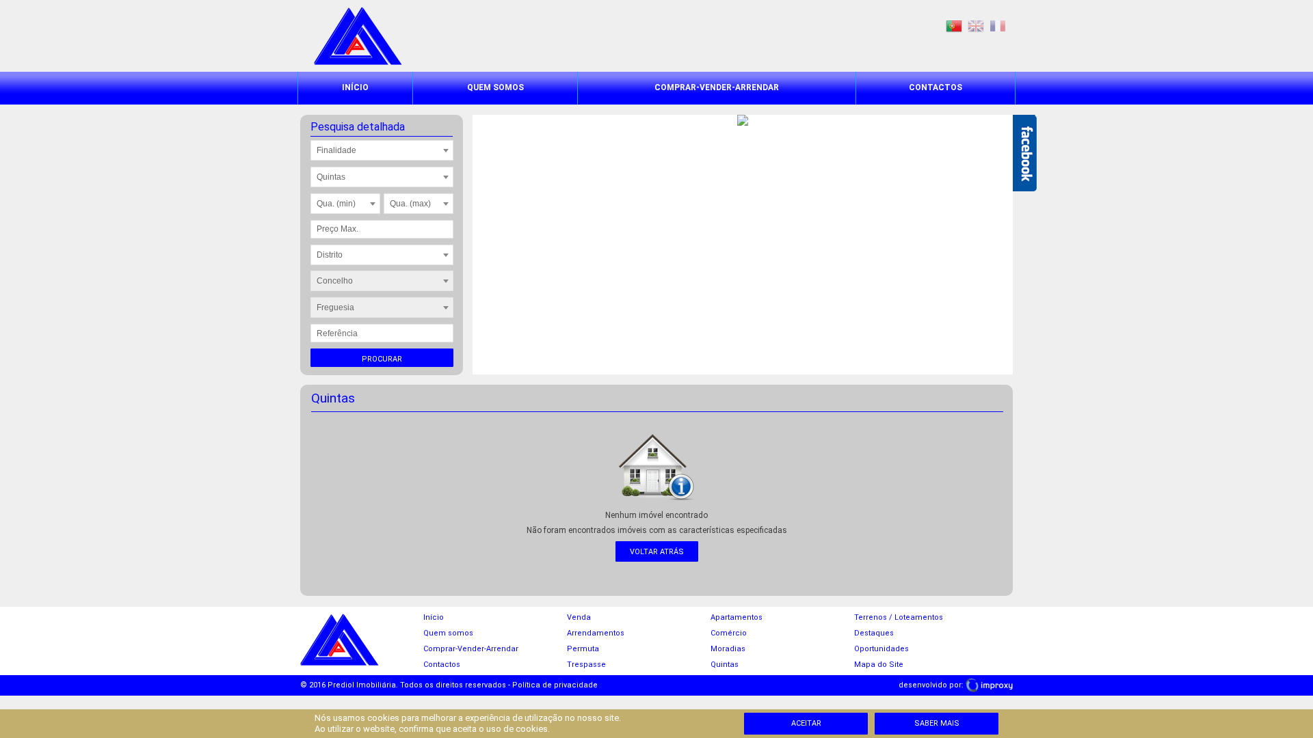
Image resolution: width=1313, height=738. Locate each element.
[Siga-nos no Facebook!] (1025, 153)
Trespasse (586, 664)
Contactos (935, 87)
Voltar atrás (657, 551)
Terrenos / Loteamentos (898, 617)
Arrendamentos (595, 633)
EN (976, 26)
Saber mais (936, 723)
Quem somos (495, 87)
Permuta (583, 648)
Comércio (729, 633)
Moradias (728, 648)
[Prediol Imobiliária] (358, 62)
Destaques (874, 633)
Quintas (725, 664)
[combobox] (381, 150)
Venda (579, 617)
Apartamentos (736, 617)
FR (998, 26)
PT (954, 26)
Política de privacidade (555, 685)
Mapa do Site (878, 664)
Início (355, 87)
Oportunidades (881, 648)
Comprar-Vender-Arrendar (716, 87)
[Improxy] (989, 685)
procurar (382, 359)
